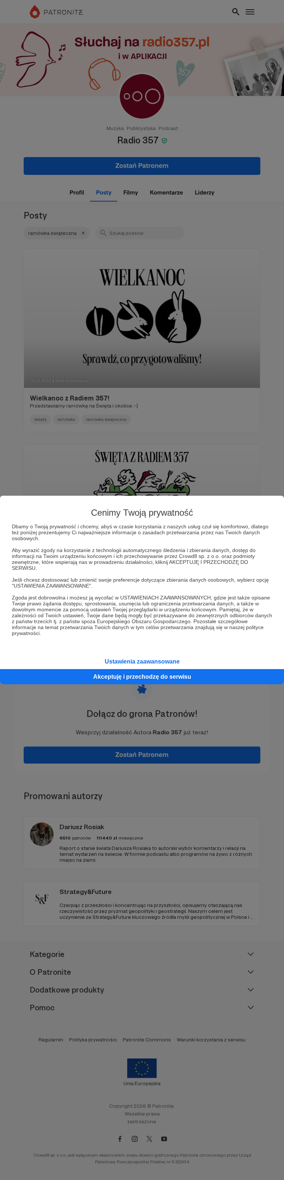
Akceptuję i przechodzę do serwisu (142, 677)
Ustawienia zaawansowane (142, 661)
